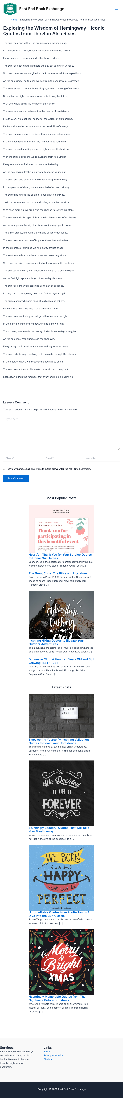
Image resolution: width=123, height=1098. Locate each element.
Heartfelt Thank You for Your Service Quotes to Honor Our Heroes (60, 556)
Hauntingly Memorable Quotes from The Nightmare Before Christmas (57, 998)
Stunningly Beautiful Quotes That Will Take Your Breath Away (59, 829)
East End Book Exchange (41, 8)
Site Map (48, 1059)
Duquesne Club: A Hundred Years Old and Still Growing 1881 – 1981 (61, 660)
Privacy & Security (53, 1055)
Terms (47, 1051)
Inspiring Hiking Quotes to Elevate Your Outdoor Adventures (56, 642)
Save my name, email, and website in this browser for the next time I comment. (49, 468)
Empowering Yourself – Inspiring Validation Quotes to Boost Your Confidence (59, 741)
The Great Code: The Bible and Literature (58, 573)
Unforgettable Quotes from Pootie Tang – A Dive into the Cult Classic (59, 913)
